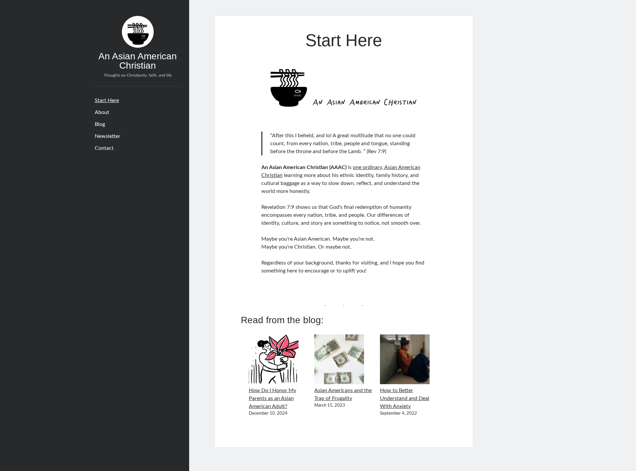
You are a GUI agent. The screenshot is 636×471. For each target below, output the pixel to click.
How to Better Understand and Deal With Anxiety (404, 398)
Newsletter (107, 136)
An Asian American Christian (137, 61)
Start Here (107, 100)
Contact (104, 148)
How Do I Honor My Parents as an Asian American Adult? (272, 398)
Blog (100, 124)
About (102, 112)
